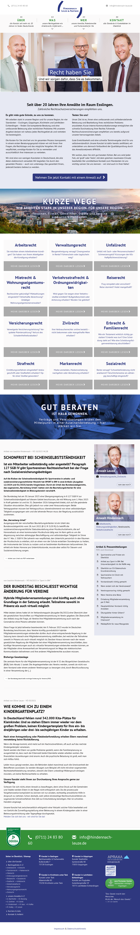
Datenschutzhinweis (76, 928)
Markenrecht (24, 870)
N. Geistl (20, 901)
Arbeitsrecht (104, 523)
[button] (52, 24)
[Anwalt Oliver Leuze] (114, 459)
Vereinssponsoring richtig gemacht (115, 590)
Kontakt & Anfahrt (15, 914)
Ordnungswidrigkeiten (106, 526)
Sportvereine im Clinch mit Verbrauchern (112, 576)
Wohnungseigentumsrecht (17, 889)
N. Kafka (30, 904)
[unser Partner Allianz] (110, 870)
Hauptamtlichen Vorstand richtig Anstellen (114, 607)
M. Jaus (22, 904)
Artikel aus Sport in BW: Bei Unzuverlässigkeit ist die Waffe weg (115, 562)
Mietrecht (10, 873)
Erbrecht (21, 868)
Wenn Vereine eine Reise (111, 595)
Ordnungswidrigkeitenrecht (17, 876)
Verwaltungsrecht (108, 476)
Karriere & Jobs (14, 911)
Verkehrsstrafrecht (104, 529)
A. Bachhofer (11, 899)
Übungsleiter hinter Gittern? (112, 612)
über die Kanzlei (15, 861)
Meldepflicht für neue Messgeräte (115, 624)
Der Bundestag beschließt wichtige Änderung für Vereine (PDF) (29, 678)
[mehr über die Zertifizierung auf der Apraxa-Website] (117, 857)
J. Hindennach (12, 904)
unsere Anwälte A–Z (16, 896)
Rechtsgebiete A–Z (15, 865)
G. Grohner (11, 901)
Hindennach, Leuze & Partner (69, 1)
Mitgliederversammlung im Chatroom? (112, 618)
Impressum (59, 928)
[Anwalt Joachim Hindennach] (114, 506)
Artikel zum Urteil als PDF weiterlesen (21, 558)
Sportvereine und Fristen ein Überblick (113, 556)
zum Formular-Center (123, 883)
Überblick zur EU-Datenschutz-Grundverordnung (113, 569)
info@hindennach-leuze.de (121, 5)
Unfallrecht (21, 881)
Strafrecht (10, 881)
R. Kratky (10, 907)
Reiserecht (11, 878)
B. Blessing (23, 899)
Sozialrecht (21, 878)
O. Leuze (19, 907)
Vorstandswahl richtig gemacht (114, 581)
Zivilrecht (121, 476)
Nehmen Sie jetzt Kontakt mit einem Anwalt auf (68, 177)
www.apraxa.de (113, 862)
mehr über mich (123, 485)
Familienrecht (12, 870)
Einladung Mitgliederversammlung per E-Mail (115, 600)
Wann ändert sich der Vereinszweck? (116, 586)
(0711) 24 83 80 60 (19, 5)
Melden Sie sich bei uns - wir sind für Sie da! (24, 816)
